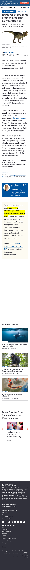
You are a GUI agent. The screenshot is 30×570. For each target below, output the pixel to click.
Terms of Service (16, 557)
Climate (5, 391)
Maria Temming (6, 348)
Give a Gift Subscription (7, 516)
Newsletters (5, 529)
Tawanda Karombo (7, 373)
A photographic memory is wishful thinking (14, 435)
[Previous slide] (3, 429)
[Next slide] (26, 429)
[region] (15, 436)
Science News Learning (9, 506)
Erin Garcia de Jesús (13, 439)
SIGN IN (23, 7)
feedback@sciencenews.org (14, 164)
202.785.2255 (25, 555)
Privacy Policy (25, 557)
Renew (3, 514)
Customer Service (6, 518)
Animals (5, 342)
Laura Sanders (9, 52)
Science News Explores (9, 504)
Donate (4, 545)
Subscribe (4, 512)
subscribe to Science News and (13, 246)
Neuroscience (22, 11)
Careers (4, 547)
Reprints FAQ (7, 166)
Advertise (4, 533)
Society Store (5, 543)
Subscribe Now (24, 3)
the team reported (19, 118)
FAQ (3, 527)
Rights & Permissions (7, 531)
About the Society (6, 541)
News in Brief (9, 11)
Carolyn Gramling (7, 398)
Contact (4, 535)
